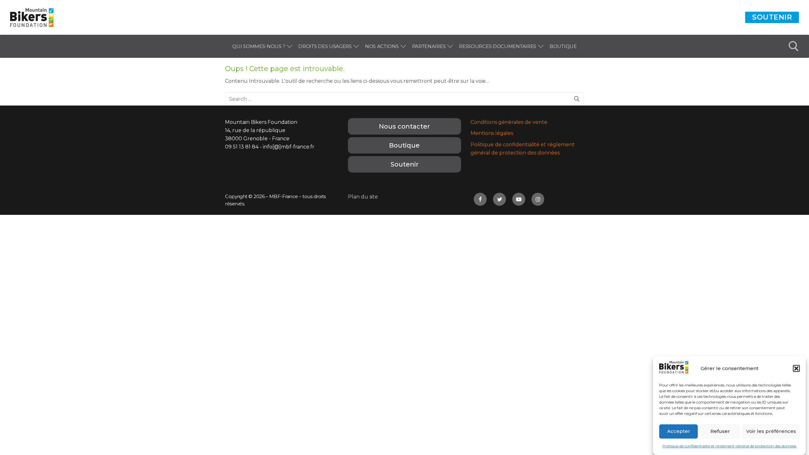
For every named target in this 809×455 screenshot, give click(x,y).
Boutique (404, 145)
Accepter (678, 431)
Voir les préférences (771, 431)
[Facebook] (480, 199)
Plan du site (363, 197)
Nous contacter (404, 126)
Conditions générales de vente (509, 122)
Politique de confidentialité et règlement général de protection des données (729, 446)
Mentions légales (492, 133)
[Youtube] (518, 199)
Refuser (720, 431)
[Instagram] (538, 199)
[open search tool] (793, 46)
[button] (796, 368)
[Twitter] (499, 199)
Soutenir (772, 17)
